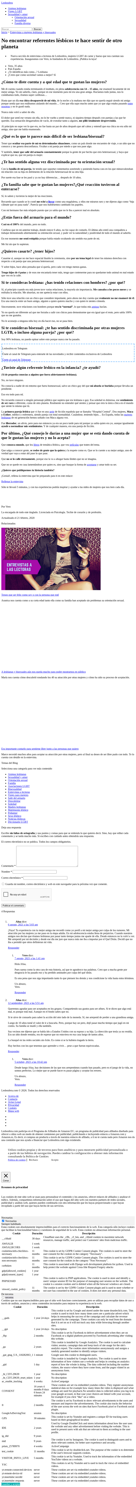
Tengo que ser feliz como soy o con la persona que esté (30, 594)
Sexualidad (20, 20)
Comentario (8, 865)
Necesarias (11, 1221)
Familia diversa (23, 23)
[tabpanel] (68, 1259)
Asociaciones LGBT (19, 786)
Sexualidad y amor (18, 14)
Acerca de (13, 1096)
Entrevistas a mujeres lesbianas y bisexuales (33, 32)
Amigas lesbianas (17, 8)
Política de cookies (17, 1160)
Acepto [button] (55, 1160)
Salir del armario (16, 798)
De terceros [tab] (7, 1294)
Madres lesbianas (17, 807)
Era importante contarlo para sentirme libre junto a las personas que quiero (40, 748)
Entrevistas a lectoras (19, 792)
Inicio (4, 32)
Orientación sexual (24, 17)
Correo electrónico (12, 877)
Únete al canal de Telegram (16, 359)
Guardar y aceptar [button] (10, 1484)
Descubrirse (14, 801)
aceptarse (92, 464)
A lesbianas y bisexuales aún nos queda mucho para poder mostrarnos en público (43, 671)
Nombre (6, 871)
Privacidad (13, 1105)
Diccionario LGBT (18, 821)
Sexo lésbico (14, 815)
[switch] (3, 1297)
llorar (51, 201)
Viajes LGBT (15, 11)
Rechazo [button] (33, 1160)
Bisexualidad (15, 789)
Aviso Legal (14, 1102)
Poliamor (12, 813)
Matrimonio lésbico (18, 810)
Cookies (12, 1108)
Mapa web (13, 1111)
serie (51, 411)
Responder (13, 947)
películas (74, 444)
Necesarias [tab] (7, 1217)
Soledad (12, 804)
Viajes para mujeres (18, 795)
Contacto (12, 1099)
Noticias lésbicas (16, 818)
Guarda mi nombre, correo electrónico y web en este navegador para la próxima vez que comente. (56, 884)
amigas (95, 306)
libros (36, 444)
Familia (12, 783)
